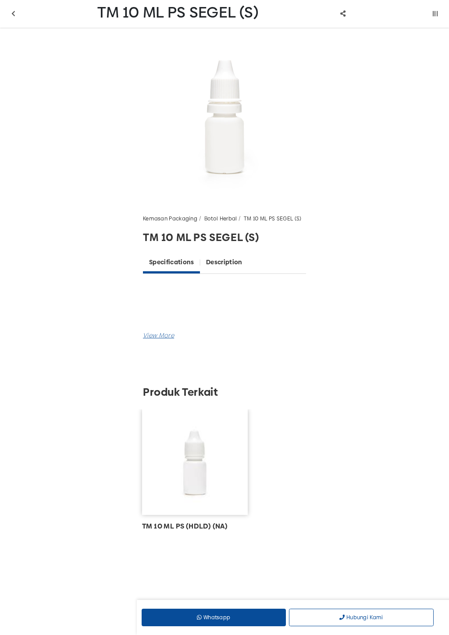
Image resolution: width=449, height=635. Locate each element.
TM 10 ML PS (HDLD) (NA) (185, 526)
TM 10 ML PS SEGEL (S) (272, 218)
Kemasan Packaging (170, 218)
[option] (224, 115)
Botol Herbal (220, 218)
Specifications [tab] (171, 262)
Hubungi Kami (364, 617)
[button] (158, 335)
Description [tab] (224, 262)
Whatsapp (216, 617)
